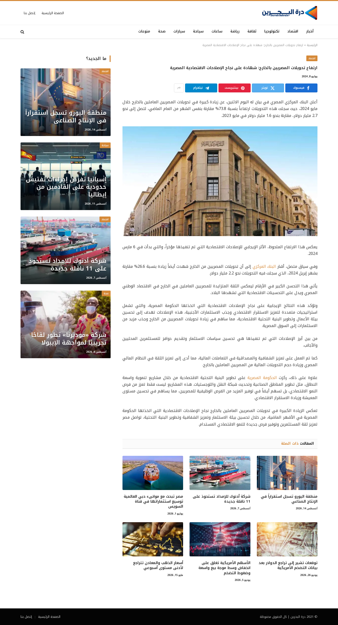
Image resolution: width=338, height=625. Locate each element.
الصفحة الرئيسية (53, 13)
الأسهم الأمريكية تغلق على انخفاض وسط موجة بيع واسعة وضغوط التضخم (224, 567)
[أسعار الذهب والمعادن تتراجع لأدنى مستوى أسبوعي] (152, 539)
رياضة (235, 31)
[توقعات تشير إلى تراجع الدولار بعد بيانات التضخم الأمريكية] (287, 539)
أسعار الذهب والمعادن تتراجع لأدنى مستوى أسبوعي (158, 565)
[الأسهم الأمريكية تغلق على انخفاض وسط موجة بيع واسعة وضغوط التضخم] (220, 539)
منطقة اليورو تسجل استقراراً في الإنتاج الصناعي (289, 499)
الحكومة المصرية (262, 377)
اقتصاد (292, 31)
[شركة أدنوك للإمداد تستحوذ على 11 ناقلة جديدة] (220, 473)
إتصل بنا (29, 13)
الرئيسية (312, 45)
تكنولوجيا (271, 31)
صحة (162, 31)
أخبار (310, 31)
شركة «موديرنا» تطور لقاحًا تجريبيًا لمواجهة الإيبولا (68, 338)
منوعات (144, 31)
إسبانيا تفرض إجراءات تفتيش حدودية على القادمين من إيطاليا (66, 187)
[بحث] (23, 31)
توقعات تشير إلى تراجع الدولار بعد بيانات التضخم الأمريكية (288, 565)
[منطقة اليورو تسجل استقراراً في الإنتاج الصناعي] (287, 473)
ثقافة (251, 31)
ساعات (217, 31)
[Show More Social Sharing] (179, 87)
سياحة (198, 31)
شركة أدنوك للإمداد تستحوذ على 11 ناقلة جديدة (221, 499)
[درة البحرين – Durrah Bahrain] (289, 13)
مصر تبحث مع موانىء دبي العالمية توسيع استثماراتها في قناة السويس (153, 501)
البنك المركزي (264, 266)
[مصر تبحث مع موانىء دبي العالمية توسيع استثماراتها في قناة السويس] (152, 473)
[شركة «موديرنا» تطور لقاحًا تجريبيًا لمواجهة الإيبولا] (66, 324)
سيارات (179, 31)
